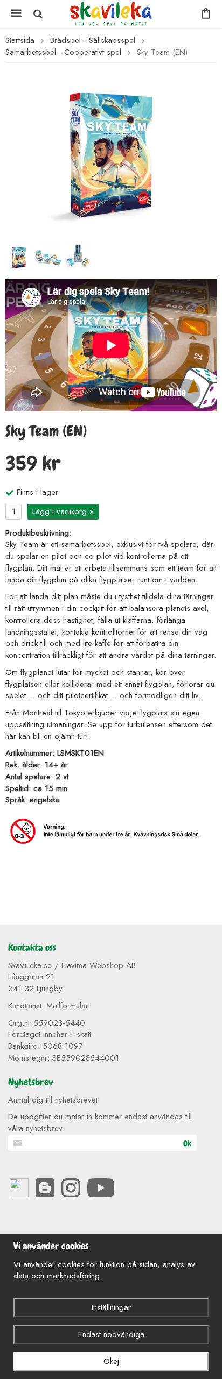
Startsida (19, 40)
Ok (187, 1143)
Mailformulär (67, 1006)
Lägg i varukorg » (63, 511)
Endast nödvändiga (111, 1334)
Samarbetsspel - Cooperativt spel (63, 52)
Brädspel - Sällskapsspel (92, 40)
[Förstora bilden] (111, 154)
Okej (111, 1361)
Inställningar (111, 1307)
